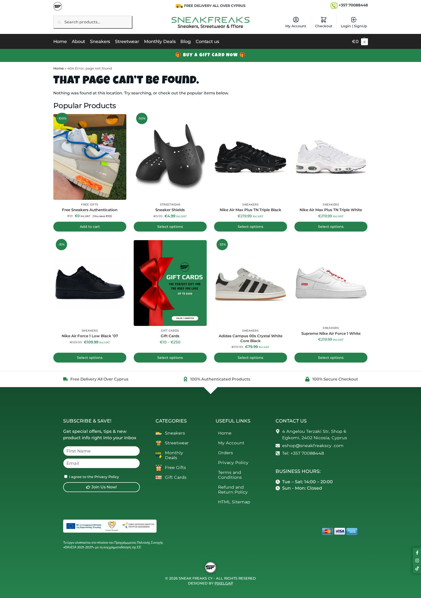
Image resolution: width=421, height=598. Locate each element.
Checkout (323, 26)
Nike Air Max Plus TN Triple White (331, 209)
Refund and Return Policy (233, 489)
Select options (170, 226)
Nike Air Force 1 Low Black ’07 (90, 336)
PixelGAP (224, 583)
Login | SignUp (354, 26)
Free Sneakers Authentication (89, 209)
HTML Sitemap (234, 501)
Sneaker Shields (170, 209)
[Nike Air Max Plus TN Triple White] (330, 157)
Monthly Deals (174, 455)
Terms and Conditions (230, 475)
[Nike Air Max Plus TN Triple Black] (250, 157)
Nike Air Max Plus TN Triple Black (250, 209)
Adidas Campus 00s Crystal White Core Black (250, 338)
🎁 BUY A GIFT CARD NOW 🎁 (210, 55)
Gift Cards (170, 330)
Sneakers (250, 204)
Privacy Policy (233, 462)
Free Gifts (89, 204)
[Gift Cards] (170, 283)
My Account (295, 26)
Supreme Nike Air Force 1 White (331, 333)
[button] (360, 41)
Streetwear (170, 204)
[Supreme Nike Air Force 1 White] (330, 281)
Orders (225, 452)
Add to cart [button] (90, 226)
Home (58, 68)
